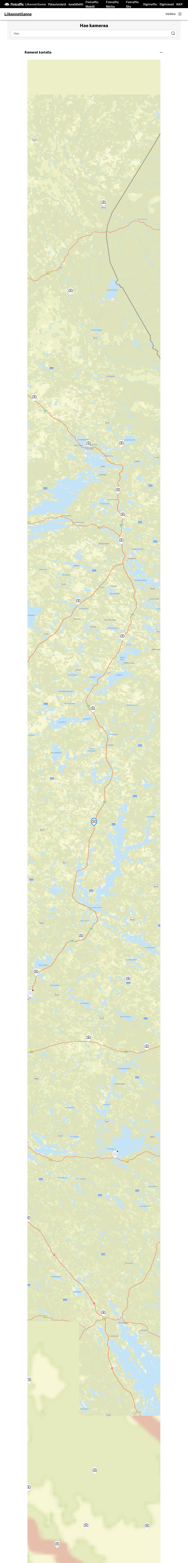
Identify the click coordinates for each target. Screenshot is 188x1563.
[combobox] (91, 33)
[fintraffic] (14, 4)
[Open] (173, 33)
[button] (94, 52)
